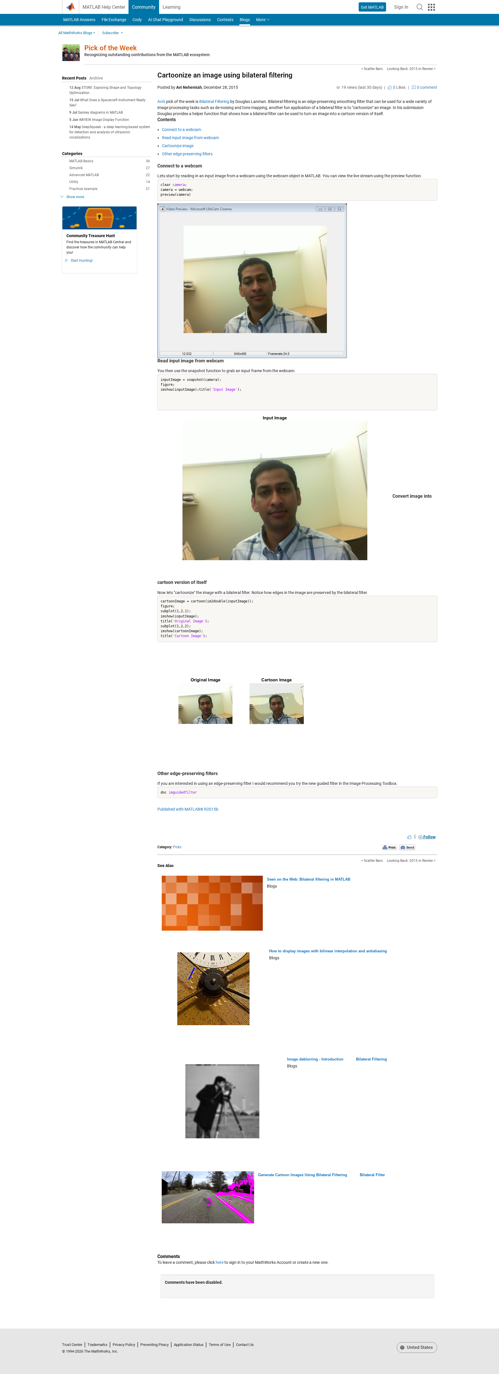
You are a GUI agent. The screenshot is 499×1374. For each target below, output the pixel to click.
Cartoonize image (177, 145)
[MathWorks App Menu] (431, 7)
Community (144, 7)
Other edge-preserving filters (187, 154)
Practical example (109, 189)
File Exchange (114, 19)
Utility (109, 182)
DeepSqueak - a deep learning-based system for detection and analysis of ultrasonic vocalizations (109, 132)
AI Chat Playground (165, 19)
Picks (177, 847)
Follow (428, 837)
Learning (171, 7)
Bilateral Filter (372, 1175)
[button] (420, 7)
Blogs (245, 19)
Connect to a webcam (181, 129)
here (220, 1262)
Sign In (403, 8)
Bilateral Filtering (214, 101)
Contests (225, 19)
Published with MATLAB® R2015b (187, 809)
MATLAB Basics (109, 161)
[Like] (409, 837)
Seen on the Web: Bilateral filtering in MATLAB (308, 879)
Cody (137, 19)
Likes (398, 87)
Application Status (189, 1344)
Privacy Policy (124, 1344)
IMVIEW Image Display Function (104, 120)
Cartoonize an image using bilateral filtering (225, 75)
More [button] (260, 19)
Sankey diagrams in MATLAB (100, 112)
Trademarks (97, 1344)
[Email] (407, 847)
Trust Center (72, 1344)
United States (419, 1347)
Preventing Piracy (154, 1344)
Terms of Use (220, 1344)
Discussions (200, 19)
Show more (75, 197)
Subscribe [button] (110, 33)
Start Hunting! (82, 261)
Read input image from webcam (190, 137)
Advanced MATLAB (109, 175)
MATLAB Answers (78, 19)
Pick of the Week (110, 48)
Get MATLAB (372, 7)
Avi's (161, 101)
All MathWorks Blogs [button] (75, 33)
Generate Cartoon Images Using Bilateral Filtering (302, 1175)
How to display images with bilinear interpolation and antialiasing (328, 951)
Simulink (109, 168)
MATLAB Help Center (104, 7)
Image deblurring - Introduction (315, 1059)
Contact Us (245, 1344)
